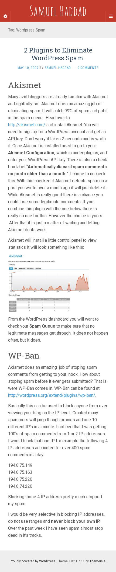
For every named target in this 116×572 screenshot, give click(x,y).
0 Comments (87, 68)
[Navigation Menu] (110, 16)
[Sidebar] (5, 16)
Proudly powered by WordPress (33, 561)
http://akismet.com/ (26, 124)
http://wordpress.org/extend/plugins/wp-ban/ (51, 395)
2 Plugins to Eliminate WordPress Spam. (58, 54)
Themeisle (97, 561)
